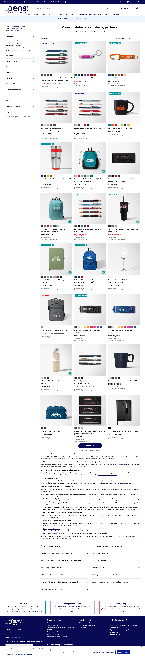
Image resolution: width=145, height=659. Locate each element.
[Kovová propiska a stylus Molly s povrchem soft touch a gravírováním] (56, 107)
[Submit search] (108, 8)
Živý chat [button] (32, 2)
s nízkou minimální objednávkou (107, 475)
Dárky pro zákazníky (50, 531)
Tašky (61, 14)
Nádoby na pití (71, 14)
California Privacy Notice (23, 654)
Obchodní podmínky (53, 634)
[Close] (142, 647)
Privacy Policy (10, 654)
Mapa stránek (114, 632)
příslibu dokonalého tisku (64, 538)
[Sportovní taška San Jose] (56, 410)
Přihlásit (126, 9)
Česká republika (135, 2)
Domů (7, 26)
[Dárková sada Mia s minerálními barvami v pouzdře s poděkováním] (90, 410)
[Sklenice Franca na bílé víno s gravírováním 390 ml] (124, 259)
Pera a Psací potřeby (49, 14)
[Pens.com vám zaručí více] (14, 622)
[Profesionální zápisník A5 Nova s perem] (124, 410)
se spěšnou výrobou (117, 465)
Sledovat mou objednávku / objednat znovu (123, 625)
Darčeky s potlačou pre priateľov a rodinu (17, 48)
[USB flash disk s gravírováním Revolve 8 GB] (124, 309)
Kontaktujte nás (115, 635)
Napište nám (9, 635)
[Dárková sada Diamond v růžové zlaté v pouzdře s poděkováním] (124, 158)
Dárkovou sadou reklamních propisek (128, 503)
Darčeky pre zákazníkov (12, 41)
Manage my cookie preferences (104, 652)
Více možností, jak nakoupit (18, 26)
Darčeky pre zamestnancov (13, 43)
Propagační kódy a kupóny (87, 625)
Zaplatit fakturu (56, 2)
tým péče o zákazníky (117, 483)
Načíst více (90, 446)
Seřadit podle (119, 38)
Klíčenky (106, 14)
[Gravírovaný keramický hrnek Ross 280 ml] (124, 360)
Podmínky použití (52, 632)
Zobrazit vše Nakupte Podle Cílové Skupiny (18, 50)
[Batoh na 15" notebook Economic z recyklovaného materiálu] (56, 208)
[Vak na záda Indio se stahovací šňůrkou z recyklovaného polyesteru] (90, 158)
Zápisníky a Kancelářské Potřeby (90, 14)
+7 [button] (104, 327)
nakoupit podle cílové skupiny (49, 525)
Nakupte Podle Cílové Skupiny (14, 28)
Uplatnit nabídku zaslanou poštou (120, 630)
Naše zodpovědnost (53, 625)
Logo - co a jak (83, 627)
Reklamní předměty (84, 623)
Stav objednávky (42, 2)
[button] (32, 13)
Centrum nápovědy (20, 2)
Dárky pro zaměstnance (51, 529)
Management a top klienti (13, 45)
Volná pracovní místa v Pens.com (57, 637)
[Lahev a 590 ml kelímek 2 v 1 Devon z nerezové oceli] (56, 360)
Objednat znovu (68, 2)
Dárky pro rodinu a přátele (52, 533)
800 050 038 (6, 2)
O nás (49, 623)
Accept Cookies (123, 652)
